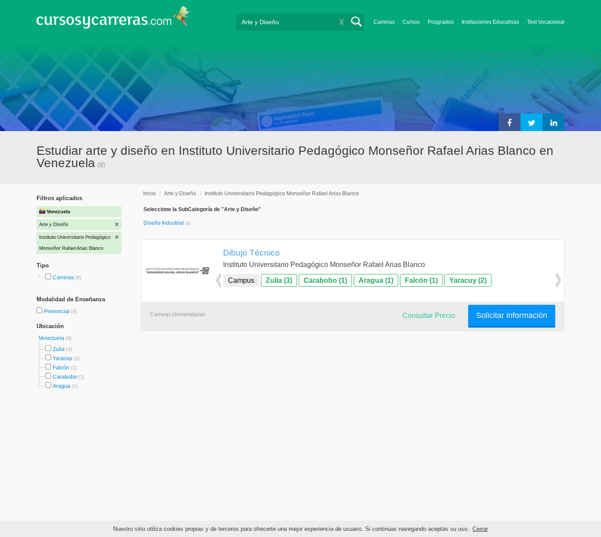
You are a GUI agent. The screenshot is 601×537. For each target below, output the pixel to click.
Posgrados (441, 22)
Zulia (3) (279, 280)
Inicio (149, 193)
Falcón (61, 368)
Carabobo (65, 377)
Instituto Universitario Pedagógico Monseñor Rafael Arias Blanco (282, 193)
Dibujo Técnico (251, 252)
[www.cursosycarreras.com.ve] (113, 20)
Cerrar (480, 529)
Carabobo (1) (325, 280)
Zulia (59, 349)
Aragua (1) (376, 280)
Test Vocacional (545, 22)
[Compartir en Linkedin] (553, 122)
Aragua (61, 386)
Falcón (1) (421, 280)
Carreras (384, 22)
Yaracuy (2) (468, 280)
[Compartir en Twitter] (531, 122)
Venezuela (52, 338)
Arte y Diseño (180, 193)
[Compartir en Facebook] (509, 122)
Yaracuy (62, 358)
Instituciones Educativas (490, 22)
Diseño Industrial (164, 223)
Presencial (57, 311)
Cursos (411, 22)
